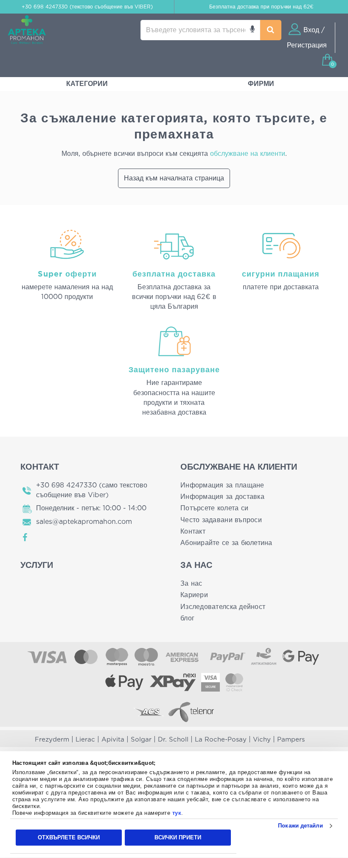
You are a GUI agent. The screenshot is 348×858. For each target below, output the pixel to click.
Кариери (194, 595)
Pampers (291, 739)
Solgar (141, 739)
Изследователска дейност (222, 606)
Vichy (262, 739)
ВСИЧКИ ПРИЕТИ (177, 837)
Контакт (192, 531)
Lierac (85, 739)
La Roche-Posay (221, 739)
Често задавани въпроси (221, 520)
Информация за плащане (222, 485)
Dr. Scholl (173, 739)
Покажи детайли (300, 825)
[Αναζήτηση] (270, 30)
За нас (191, 583)
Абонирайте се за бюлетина (226, 543)
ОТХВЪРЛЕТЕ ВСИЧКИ (69, 837)
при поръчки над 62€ (261, 6)
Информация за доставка (222, 496)
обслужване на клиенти (247, 153)
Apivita (112, 739)
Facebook (25, 537)
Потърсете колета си (214, 508)
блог (187, 618)
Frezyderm (52, 739)
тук (177, 813)
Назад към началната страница (174, 178)
